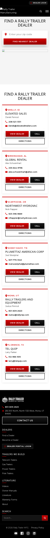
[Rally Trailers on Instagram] (28, 533)
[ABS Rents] (20, 59)
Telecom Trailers (9, 460)
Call (37, 134)
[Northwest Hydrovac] (10, 52)
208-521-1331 (15, 122)
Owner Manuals (9, 490)
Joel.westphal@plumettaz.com (24, 264)
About (5, 504)
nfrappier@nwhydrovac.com (23, 218)
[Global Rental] (34, 65)
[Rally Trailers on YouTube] (15, 533)
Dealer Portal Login (19, 446)
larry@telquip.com (18, 361)
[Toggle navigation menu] (47, 11)
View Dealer (17, 134)
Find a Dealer (8, 435)
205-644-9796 (15, 168)
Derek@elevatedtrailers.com (23, 126)
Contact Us (25, 420)
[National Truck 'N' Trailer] (11, 63)
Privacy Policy (37, 527)
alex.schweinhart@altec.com (23, 172)
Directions (25, 141)
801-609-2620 (15, 311)
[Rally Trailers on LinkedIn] (34, 533)
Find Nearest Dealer (25, 41)
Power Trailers (8, 469)
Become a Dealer (10, 440)
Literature (6, 495)
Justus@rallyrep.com (19, 315)
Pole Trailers (7, 473)
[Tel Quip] (25, 68)
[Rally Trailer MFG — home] (9, 11)
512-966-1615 (15, 357)
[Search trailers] (40, 11)
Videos (5, 486)
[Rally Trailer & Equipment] (16, 59)
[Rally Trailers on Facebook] (22, 533)
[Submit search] (45, 517)
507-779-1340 (15, 260)
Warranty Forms (9, 499)
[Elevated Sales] (17, 55)
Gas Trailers (7, 464)
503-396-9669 (15, 214)
